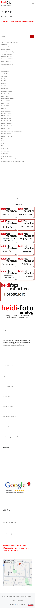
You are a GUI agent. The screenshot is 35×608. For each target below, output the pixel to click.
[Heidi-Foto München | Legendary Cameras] (6, 2)
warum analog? (5, 44)
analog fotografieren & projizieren (9, 42)
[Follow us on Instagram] (24, 605)
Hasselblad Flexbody (6, 120)
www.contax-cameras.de (8, 406)
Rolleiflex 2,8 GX (5, 100)
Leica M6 (3, 80)
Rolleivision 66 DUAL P (7, 59)
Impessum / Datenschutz (17, 600)
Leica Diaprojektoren (6, 93)
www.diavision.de (7, 396)
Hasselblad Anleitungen (6, 136)
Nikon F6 (3, 140)
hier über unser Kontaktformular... (16, 345)
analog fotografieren (6, 46)
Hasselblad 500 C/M (6, 115)
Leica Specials (4, 88)
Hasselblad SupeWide (6, 123)
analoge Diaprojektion (6, 54)
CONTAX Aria (4, 71)
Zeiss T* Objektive (5, 73)
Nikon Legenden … (6, 139)
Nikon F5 (3, 143)
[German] (32, 605)
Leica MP (3, 86)
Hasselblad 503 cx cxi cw (7, 126)
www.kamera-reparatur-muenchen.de (11, 437)
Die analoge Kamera (6, 49)
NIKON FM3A (5, 151)
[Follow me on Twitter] (13, 605)
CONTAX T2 (4, 66)
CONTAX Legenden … (7, 64)
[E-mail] (10, 605)
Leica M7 (3, 83)
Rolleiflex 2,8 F (5, 103)
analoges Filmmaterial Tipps (8, 52)
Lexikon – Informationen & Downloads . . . (11, 159)
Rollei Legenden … (6, 96)
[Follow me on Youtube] (22, 605)
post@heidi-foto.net (10, 522)
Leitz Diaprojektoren (6, 61)
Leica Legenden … (5, 79)
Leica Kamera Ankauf (6, 91)
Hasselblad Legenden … (7, 113)
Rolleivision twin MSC (6, 56)
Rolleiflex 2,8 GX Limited (7, 98)
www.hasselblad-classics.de (9, 416)
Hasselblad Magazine (6, 133)
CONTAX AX (4, 68)
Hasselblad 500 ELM (6, 118)
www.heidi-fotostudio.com (9, 366)
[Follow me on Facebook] (15, 605)
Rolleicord (3, 108)
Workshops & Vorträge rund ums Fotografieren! (12, 161)
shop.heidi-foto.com (7, 376)
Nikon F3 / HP (4, 148)
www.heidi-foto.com (8, 386)
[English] (29, 605)
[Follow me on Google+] (17, 605)
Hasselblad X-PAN (5, 128)
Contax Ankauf (4, 76)
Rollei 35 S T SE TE (6, 111)
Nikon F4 (3, 146)
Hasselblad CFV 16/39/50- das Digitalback (11, 131)
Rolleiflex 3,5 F (5, 106)
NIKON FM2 (4, 153)
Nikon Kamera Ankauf (6, 156)
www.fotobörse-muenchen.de (10, 426)
